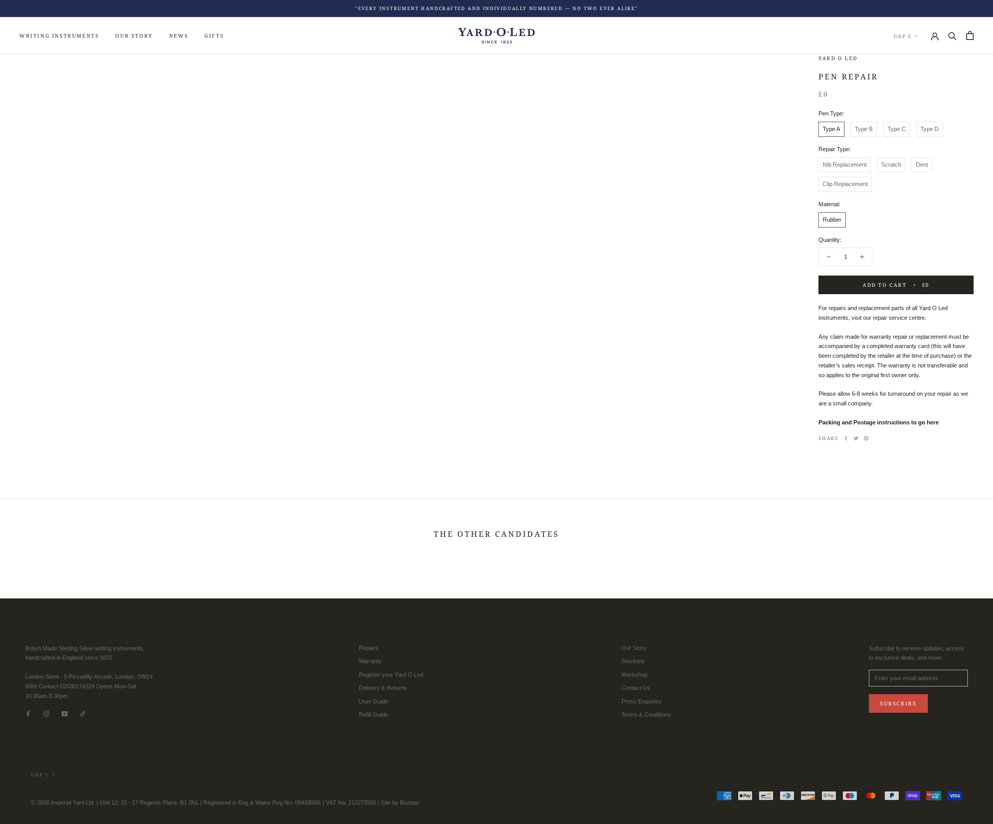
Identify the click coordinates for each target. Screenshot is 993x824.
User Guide (373, 701)
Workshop (634, 674)
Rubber (832, 219)
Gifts (214, 35)
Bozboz (409, 802)
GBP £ (903, 36)
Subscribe (898, 703)
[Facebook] (846, 438)
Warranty (370, 661)
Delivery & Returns (383, 687)
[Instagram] (46, 713)
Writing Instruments (59, 35)
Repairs (369, 648)
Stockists (633, 661)
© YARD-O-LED (53, 792)
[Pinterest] (866, 438)
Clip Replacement (845, 184)
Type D (929, 129)
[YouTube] (64, 713)
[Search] (952, 35)
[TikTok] (83, 713)
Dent (922, 164)
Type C (896, 129)
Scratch (891, 164)
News (178, 35)
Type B (864, 129)
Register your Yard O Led (391, 674)
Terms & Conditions (646, 714)
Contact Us (635, 687)
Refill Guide (373, 714)
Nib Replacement (845, 164)
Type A (831, 129)
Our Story (133, 35)
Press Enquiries (641, 701)
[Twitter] (856, 438)
